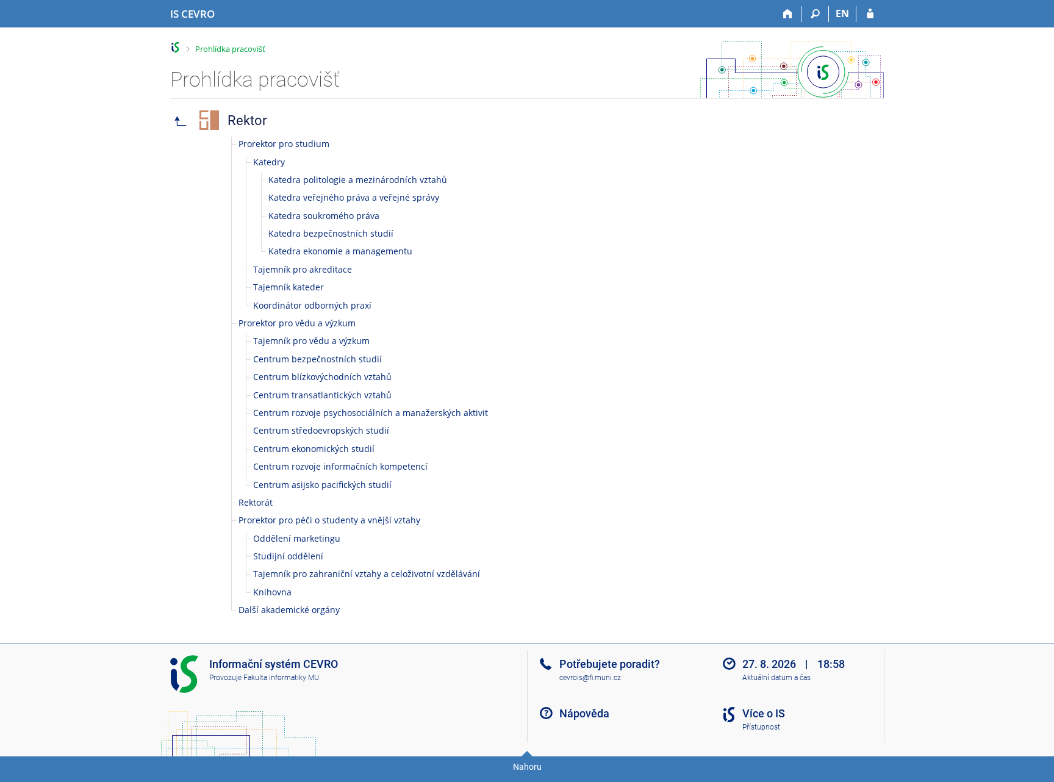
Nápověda (584, 713)
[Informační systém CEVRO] (175, 47)
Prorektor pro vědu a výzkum (297, 323)
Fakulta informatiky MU (281, 677)
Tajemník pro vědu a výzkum (311, 340)
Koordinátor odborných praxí (312, 305)
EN (842, 13)
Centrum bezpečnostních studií (317, 359)
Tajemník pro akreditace (302, 269)
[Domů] (787, 14)
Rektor (247, 120)
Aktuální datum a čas (776, 677)
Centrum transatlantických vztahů (322, 395)
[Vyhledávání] (815, 14)
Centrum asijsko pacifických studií (322, 484)
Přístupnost (761, 727)
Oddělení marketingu (296, 538)
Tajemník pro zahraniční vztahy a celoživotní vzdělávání (366, 573)
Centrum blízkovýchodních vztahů (322, 376)
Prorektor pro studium (283, 143)
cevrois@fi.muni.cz (590, 677)
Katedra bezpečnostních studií (330, 233)
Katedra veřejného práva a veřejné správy (353, 197)
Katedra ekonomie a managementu (340, 251)
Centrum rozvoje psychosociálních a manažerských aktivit (370, 412)
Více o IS (763, 713)
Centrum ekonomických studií (314, 448)
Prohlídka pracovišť (230, 48)
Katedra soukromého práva (323, 215)
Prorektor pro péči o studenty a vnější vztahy (329, 520)
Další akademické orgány (289, 609)
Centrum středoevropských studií (321, 430)
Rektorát (255, 502)
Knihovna (272, 592)
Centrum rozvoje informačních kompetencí (340, 466)
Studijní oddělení (288, 556)
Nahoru (527, 767)
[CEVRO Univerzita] (180, 120)
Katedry (269, 162)
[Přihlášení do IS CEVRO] (870, 14)
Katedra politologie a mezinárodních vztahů (357, 179)
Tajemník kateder (288, 287)
